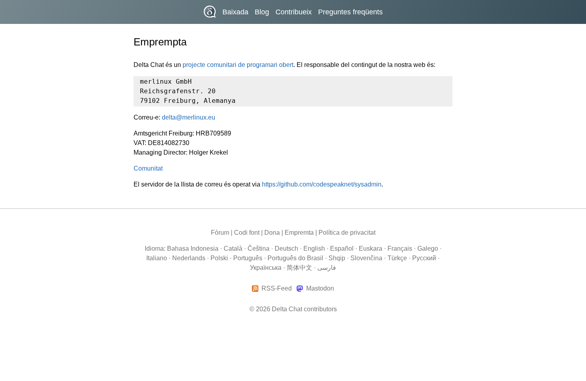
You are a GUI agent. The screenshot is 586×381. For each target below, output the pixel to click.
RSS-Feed (277, 288)
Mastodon (320, 288)
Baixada (235, 12)
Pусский (424, 258)
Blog (262, 12)
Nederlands (188, 258)
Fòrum (220, 232)
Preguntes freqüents (350, 12)
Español (342, 248)
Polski (219, 258)
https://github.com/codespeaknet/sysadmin (321, 184)
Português (247, 258)
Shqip (336, 258)
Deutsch (286, 248)
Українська (265, 267)
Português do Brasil (295, 258)
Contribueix (293, 12)
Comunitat (148, 168)
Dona (272, 232)
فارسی (326, 267)
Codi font (247, 232)
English (314, 248)
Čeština (258, 248)
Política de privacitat (347, 232)
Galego (427, 248)
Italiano (156, 258)
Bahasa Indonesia (192, 248)
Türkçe (397, 258)
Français (399, 248)
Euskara (370, 248)
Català (233, 248)
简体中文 (299, 267)
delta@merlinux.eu (188, 117)
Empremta (299, 232)
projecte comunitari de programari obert (238, 64)
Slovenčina (366, 258)
